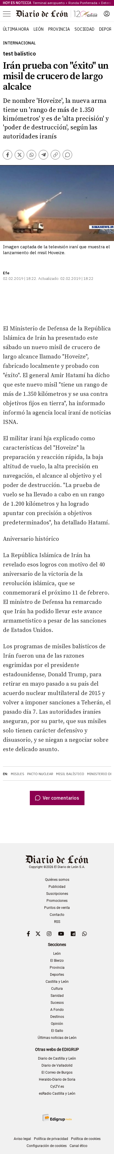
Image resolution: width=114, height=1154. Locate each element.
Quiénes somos (57, 880)
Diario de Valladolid (57, 1065)
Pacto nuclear (40, 774)
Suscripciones (57, 894)
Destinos (57, 1017)
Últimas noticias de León (57, 1038)
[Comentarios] (67, 154)
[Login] (106, 13)
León (39, 29)
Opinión (57, 1024)
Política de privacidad (51, 1139)
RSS (57, 922)
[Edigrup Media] (57, 1117)
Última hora (16, 29)
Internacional (19, 43)
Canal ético (78, 1146)
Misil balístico (70, 774)
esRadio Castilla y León (57, 1093)
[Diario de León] (56, 13)
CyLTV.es (57, 1086)
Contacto (57, 915)
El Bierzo (57, 961)
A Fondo (57, 1010)
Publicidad (57, 887)
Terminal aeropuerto (49, 3)
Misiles (17, 774)
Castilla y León (57, 982)
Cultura (57, 989)
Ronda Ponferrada (82, 3)
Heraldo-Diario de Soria (57, 1079)
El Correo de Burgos (57, 1072)
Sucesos (57, 1003)
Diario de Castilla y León (57, 1058)
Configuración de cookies (47, 1146)
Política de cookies (86, 1139)
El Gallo (57, 1031)
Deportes (57, 975)
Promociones (57, 901)
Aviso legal (22, 1139)
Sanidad (57, 996)
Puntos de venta (57, 908)
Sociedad (84, 29)
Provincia (59, 29)
